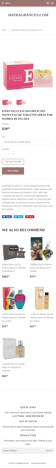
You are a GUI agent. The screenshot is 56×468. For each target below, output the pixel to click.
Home (4, 30)
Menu (7, 3)
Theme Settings (44, 412)
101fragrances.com (28, 15)
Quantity (5, 149)
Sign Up (49, 451)
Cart (52, 3)
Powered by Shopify (38, 463)
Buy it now (13, 171)
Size (3, 137)
